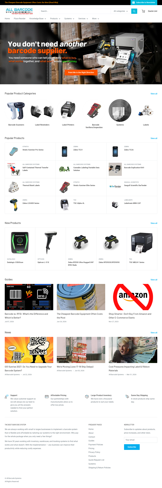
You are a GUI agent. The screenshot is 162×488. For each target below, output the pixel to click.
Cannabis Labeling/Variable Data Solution (86, 169)
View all (154, 94)
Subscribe (132, 447)
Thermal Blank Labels (31, 185)
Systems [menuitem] (68, 18)
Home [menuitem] (7, 18)
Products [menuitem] (54, 18)
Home (90, 429)
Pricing (91, 448)
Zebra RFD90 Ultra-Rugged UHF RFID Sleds (81, 263)
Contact (91, 437)
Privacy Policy (94, 452)
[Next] (157, 249)
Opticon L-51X (43, 262)
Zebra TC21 (78, 150)
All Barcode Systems (31, 164)
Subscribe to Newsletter (145, 2)
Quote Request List (96, 460)
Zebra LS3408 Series (31, 203)
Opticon (41, 259)
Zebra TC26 (129, 150)
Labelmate (128, 200)
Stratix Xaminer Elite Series (84, 185)
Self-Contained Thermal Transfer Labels (35, 169)
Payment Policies (95, 444)
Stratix (26, 146)
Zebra (75, 146)
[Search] (134, 11)
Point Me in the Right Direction (81, 72)
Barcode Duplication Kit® (134, 168)
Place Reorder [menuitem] (19, 18)
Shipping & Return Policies (99, 468)
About (90, 433)
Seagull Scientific (131, 182)
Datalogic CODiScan (15, 262)
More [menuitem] (94, 18)
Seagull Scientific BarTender (135, 185)
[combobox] (75, 11)
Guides (91, 441)
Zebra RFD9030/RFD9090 (109, 262)
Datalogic (11, 259)
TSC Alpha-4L (78, 203)
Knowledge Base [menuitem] (36, 18)
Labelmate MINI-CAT (132, 203)
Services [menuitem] (81, 18)
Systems (92, 464)
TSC (74, 200)
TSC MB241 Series (136, 262)
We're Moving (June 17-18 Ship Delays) (75, 366)
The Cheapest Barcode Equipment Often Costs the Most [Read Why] (31, 2)
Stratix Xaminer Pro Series (33, 150)
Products (92, 456)
